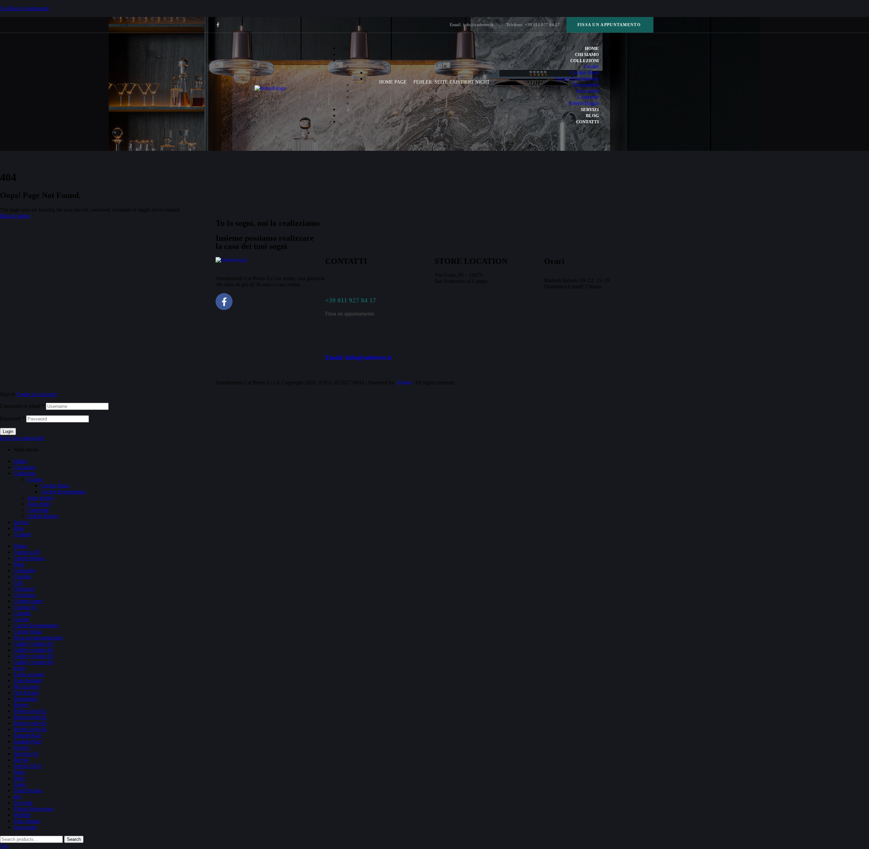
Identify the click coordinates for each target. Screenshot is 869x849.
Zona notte (38, 504)
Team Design (28, 790)
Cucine (34, 479)
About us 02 (27, 552)
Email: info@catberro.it (358, 357)
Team (19, 784)
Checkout (24, 589)
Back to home (15, 216)
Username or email (22, 406)
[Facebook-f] (218, 24)
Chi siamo (24, 467)
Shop (19, 772)
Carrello (22, 576)
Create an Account (36, 394)
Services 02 (26, 754)
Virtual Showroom (33, 809)
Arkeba (404, 382)
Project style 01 (30, 711)
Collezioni (25, 473)
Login (8, 431)
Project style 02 (30, 717)
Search (74, 839)
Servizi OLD (27, 766)
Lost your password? (22, 438)
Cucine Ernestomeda (63, 491)
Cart (18, 582)
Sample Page (27, 735)
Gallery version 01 (33, 644)
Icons (19, 668)
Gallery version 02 (33, 650)
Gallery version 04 (33, 662)
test (17, 796)
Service (22, 748)
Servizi (21, 522)
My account (26, 686)
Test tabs (23, 803)
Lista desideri (28, 680)
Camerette (38, 510)
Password (12, 418)
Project (21, 705)
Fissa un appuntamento (38, 637)
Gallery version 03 (33, 656)
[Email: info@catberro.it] (333, 337)
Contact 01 (25, 607)
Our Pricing (26, 693)
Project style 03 (30, 723)
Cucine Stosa (55, 485)
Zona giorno (40, 498)
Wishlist (22, 815)
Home (20, 461)
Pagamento (25, 699)
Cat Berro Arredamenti (24, 8)
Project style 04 (30, 729)
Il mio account (29, 674)
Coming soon (28, 601)
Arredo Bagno (42, 516)
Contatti (22, 534)
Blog (19, 528)
